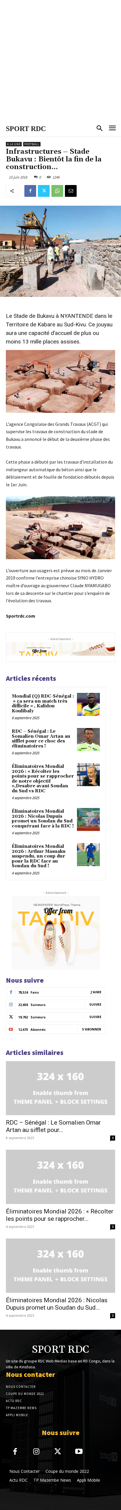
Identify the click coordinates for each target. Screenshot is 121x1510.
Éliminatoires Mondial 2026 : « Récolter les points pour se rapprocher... (59, 1215)
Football (31, 144)
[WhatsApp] (57, 191)
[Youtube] (79, 1452)
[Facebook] (30, 191)
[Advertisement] (60, 61)
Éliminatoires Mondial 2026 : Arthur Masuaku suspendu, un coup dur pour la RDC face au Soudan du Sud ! (38, 856)
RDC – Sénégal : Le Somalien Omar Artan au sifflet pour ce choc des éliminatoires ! (41, 739)
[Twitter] (44, 191)
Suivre (95, 1004)
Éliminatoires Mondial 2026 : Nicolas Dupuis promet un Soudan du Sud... (56, 1304)
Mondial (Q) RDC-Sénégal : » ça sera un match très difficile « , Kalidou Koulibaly (43, 703)
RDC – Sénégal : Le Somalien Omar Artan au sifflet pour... (53, 1126)
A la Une (14, 144)
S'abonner (91, 1029)
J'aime (96, 992)
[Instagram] (36, 1452)
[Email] (71, 191)
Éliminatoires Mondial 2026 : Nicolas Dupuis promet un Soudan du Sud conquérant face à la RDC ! (43, 819)
